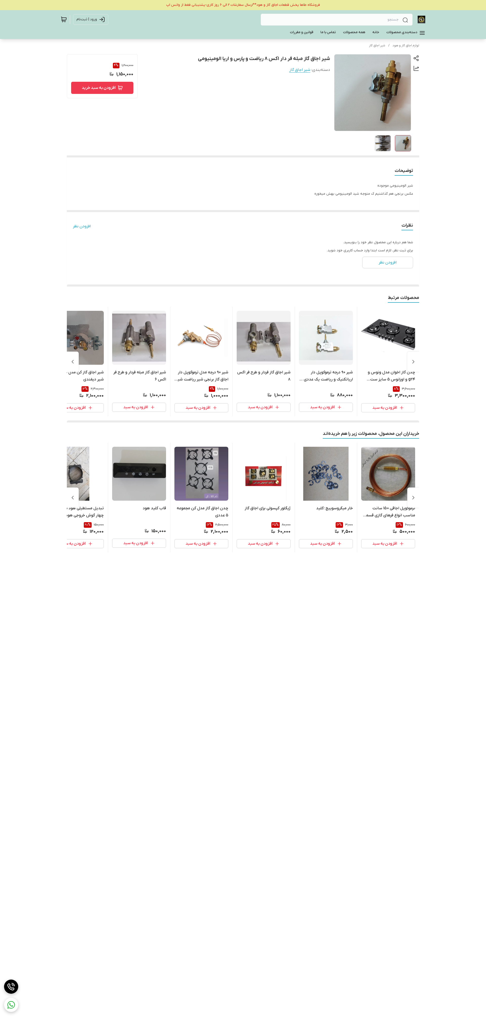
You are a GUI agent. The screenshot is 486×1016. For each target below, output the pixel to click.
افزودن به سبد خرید (99, 87)
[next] (73, 362)
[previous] (413, 362)
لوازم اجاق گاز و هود (406, 46)
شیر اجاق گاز (377, 46)
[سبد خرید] (64, 19)
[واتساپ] (11, 1005)
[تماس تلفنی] (11, 987)
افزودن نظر (82, 226)
